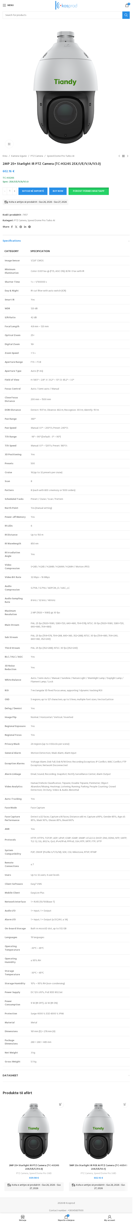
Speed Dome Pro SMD (40, 1173)
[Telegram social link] (29, 227)
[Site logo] (66, 5)
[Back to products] (123, 156)
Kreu (5, 156)
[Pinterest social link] (20, 227)
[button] (88, 191)
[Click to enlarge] (9, 144)
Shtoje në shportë (33, 191)
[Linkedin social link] (25, 227)
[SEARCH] (126, 15)
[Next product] (128, 156)
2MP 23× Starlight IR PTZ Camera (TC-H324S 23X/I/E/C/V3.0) (34, 1167)
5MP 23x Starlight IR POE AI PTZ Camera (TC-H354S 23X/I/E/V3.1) (98, 1167)
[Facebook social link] (12, 227)
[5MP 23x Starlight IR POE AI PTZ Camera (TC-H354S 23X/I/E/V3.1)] (98, 1131)
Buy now (58, 191)
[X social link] (16, 227)
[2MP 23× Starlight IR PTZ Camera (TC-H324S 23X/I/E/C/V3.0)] (34, 1131)
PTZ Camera (37, 156)
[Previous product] (119, 156)
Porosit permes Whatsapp (88, 191)
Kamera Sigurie (19, 156)
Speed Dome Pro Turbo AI (60, 156)
